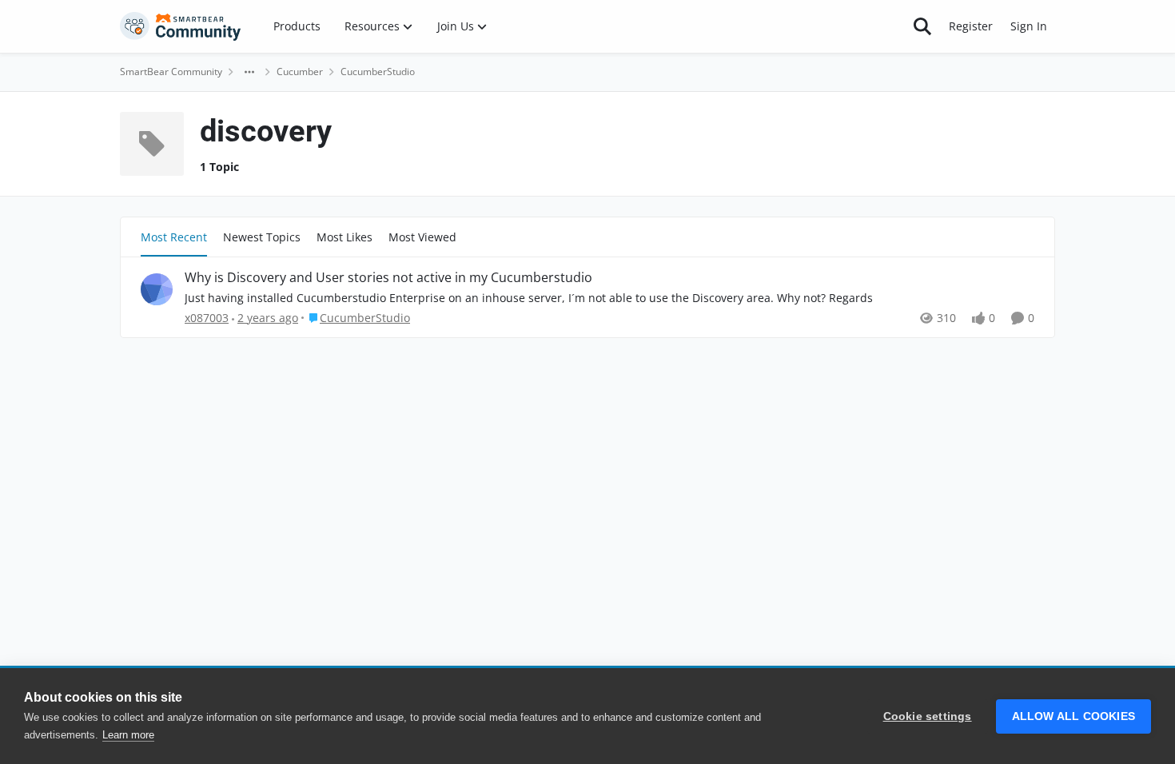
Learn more (128, 735)
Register (971, 26)
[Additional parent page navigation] (249, 72)
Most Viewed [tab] (422, 237)
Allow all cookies (1073, 716)
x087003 (207, 317)
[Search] (922, 26)
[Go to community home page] (180, 26)
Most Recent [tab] (174, 237)
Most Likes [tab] (344, 237)
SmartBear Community (171, 71)
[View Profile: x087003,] (157, 289)
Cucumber (300, 71)
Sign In (1028, 26)
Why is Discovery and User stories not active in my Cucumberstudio (388, 277)
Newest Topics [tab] (262, 237)
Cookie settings (927, 716)
